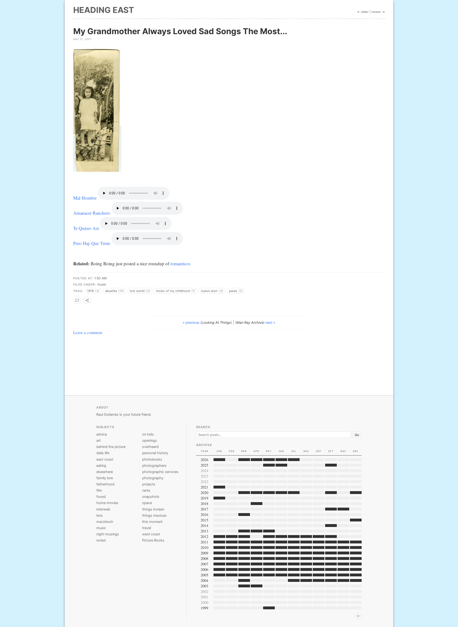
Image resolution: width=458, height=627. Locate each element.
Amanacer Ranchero (91, 213)
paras (236, 291)
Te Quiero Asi (86, 228)
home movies (107, 503)
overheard (150, 447)
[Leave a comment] (77, 300)
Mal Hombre (85, 198)
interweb (103, 509)
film (99, 490)
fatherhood (105, 484)
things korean (153, 509)
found (101, 496)
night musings (107, 534)
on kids (148, 434)
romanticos (180, 263)
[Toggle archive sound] (358, 616)
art (98, 440)
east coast (104, 459)
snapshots (150, 496)
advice (101, 434)
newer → (378, 12)
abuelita (114, 291)
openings (149, 440)
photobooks (152, 459)
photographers (154, 465)
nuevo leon (212, 291)
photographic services (160, 472)
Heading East (103, 10)
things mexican (154, 515)
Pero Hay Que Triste (91, 243)
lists (99, 515)
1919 (93, 291)
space (147, 503)
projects (148, 484)
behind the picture (110, 447)
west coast (151, 534)
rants (146, 490)
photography (152, 478)
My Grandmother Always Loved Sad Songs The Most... (180, 31)
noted (101, 540)
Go (357, 435)
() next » (255, 322)
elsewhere (104, 472)
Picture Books (153, 540)
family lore (104, 478)
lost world (140, 291)
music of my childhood (175, 291)
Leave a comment (87, 332)
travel (146, 528)
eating (101, 465)
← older (363, 12)
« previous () (208, 322)
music (101, 284)
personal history (155, 453)
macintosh (104, 522)
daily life (102, 453)
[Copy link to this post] (87, 300)
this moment (152, 522)
